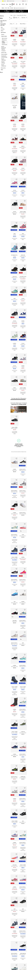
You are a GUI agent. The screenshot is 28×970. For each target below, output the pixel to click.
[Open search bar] (14, 8)
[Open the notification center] (20, 4)
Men (7, 4)
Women (3, 4)
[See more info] (14, 46)
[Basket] (26, 4)
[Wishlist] (23, 4)
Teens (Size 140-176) (21, 15)
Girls (14, 15)
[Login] (17, 4)
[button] (16, 18)
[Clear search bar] (25, 8)
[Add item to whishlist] (16, 28)
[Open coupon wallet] (13, 4)
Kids (10, 4)
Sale (17, 23)
